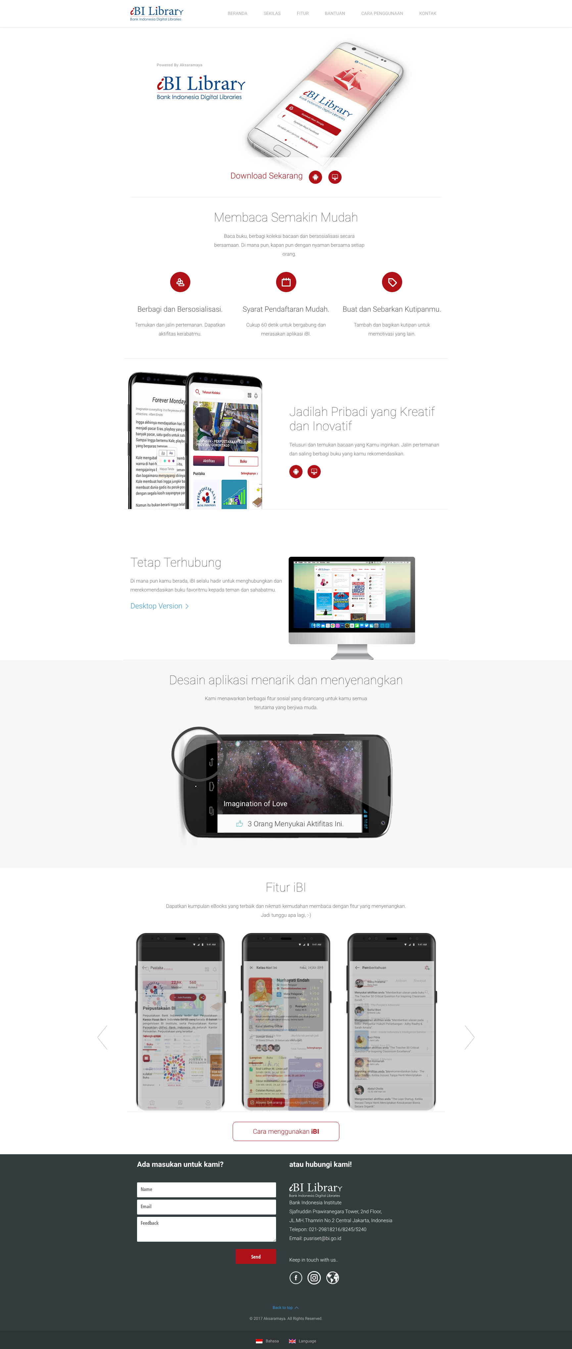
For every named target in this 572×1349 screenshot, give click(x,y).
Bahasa (272, 1341)
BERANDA (238, 13)
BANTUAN (335, 13)
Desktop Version (156, 606)
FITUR (303, 13)
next (470, 1037)
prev (102, 1037)
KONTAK (427, 13)
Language (307, 1341)
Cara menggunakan (286, 1131)
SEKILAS (271, 13)
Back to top (283, 1307)
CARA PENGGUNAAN (382, 13)
